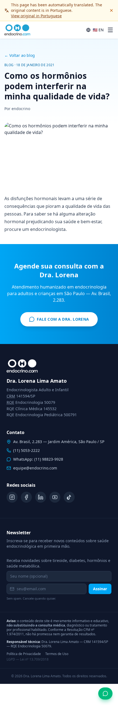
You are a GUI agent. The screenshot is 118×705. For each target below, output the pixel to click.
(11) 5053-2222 (26, 450)
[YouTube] (54, 497)
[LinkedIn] (40, 497)
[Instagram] (12, 497)
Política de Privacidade (24, 654)
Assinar (100, 588)
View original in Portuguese (36, 15)
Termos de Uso (56, 654)
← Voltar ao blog (19, 55)
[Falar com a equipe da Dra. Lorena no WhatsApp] (105, 693)
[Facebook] (26, 497)
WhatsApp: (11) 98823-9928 (38, 459)
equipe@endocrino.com (35, 468)
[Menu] (110, 30)
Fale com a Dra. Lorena (63, 319)
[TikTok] (69, 497)
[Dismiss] (111, 10)
